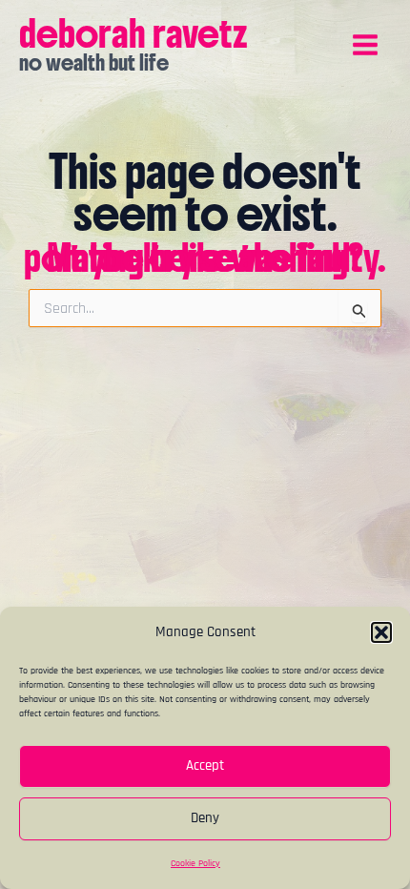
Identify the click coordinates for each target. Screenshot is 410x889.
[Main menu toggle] (365, 45)
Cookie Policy (195, 863)
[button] (381, 632)
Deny (205, 818)
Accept (205, 765)
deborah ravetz (133, 33)
